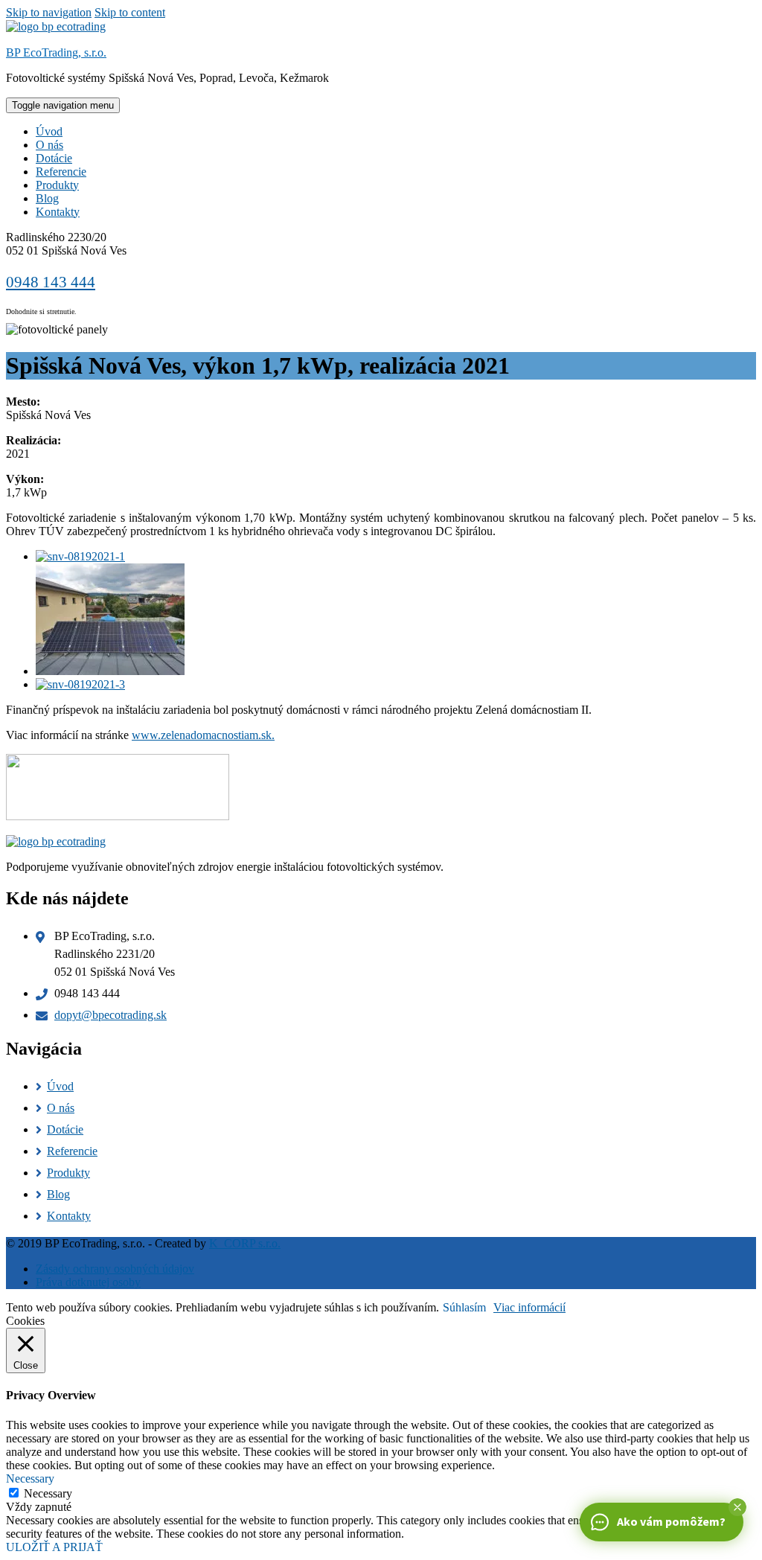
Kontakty (58, 211)
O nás (49, 144)
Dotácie (54, 158)
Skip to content (130, 12)
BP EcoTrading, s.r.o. (56, 52)
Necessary (48, 1493)
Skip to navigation (49, 12)
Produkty (57, 185)
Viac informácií (529, 1307)
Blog (47, 198)
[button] (737, 1507)
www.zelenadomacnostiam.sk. (203, 735)
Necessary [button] (30, 1478)
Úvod (49, 131)
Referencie (61, 171)
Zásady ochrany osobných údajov (115, 1268)
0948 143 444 (50, 282)
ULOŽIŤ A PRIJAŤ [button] (54, 1547)
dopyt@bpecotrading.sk (110, 1014)
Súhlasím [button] (464, 1307)
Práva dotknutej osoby (88, 1282)
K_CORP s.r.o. (245, 1243)
